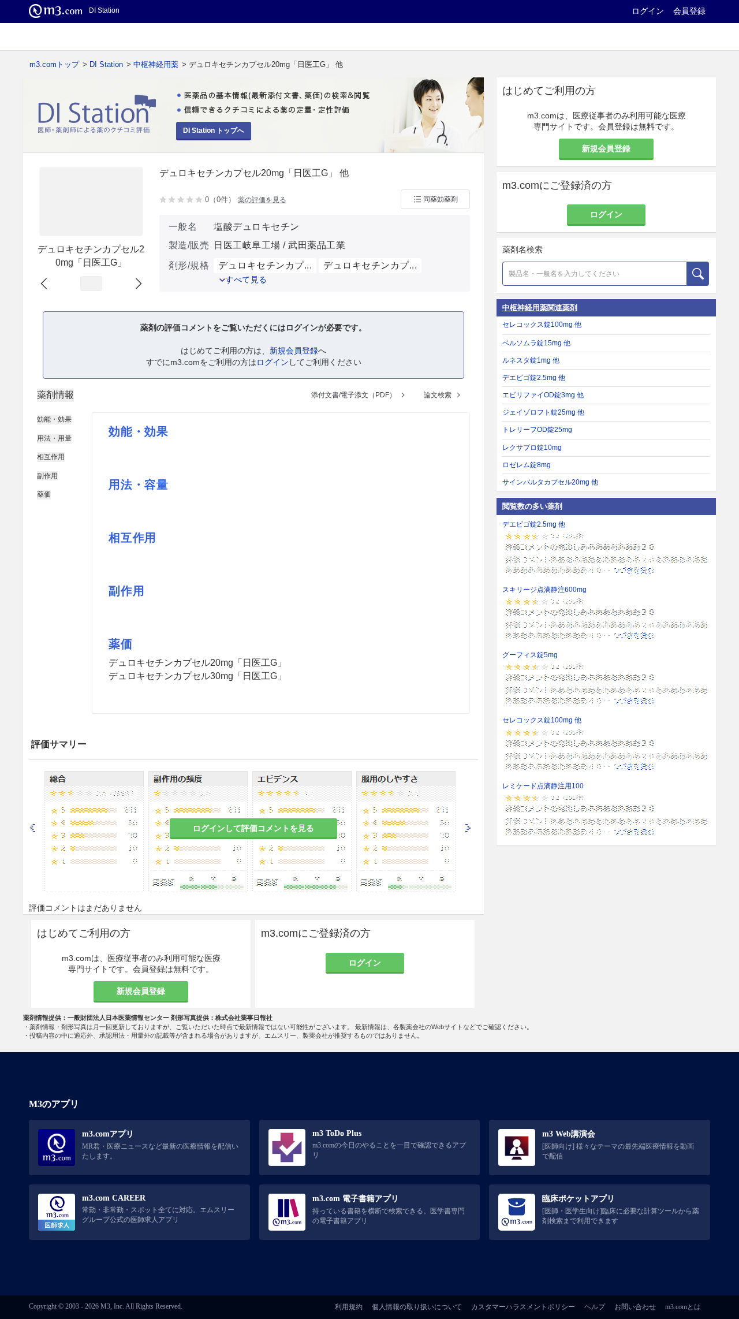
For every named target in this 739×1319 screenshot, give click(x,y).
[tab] (55, 395)
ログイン (648, 11)
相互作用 (51, 457)
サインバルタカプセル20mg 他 (550, 482)
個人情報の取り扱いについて (417, 1307)
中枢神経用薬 (155, 64)
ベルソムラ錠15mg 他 (536, 343)
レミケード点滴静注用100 (543, 786)
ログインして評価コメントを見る (253, 828)
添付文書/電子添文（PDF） (353, 395)
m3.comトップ (54, 64)
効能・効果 (54, 419)
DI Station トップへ (213, 130)
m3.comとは (683, 1307)
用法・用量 (54, 438)
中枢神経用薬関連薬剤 (539, 307)
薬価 (44, 494)
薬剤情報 (55, 395)
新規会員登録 (294, 350)
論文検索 (437, 395)
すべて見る (246, 279)
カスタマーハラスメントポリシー (523, 1307)
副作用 (47, 476)
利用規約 (349, 1307)
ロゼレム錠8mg (526, 465)
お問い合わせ (635, 1307)
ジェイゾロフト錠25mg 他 (543, 412)
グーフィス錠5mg (530, 655)
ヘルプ (594, 1307)
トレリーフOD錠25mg (537, 430)
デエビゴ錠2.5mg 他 (533, 378)
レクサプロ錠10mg (532, 448)
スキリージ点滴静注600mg (544, 590)
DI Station (106, 64)
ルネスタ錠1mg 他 (530, 360)
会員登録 (689, 11)
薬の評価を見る (262, 200)
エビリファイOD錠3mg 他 (543, 395)
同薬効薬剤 (440, 199)
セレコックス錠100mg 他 (541, 325)
